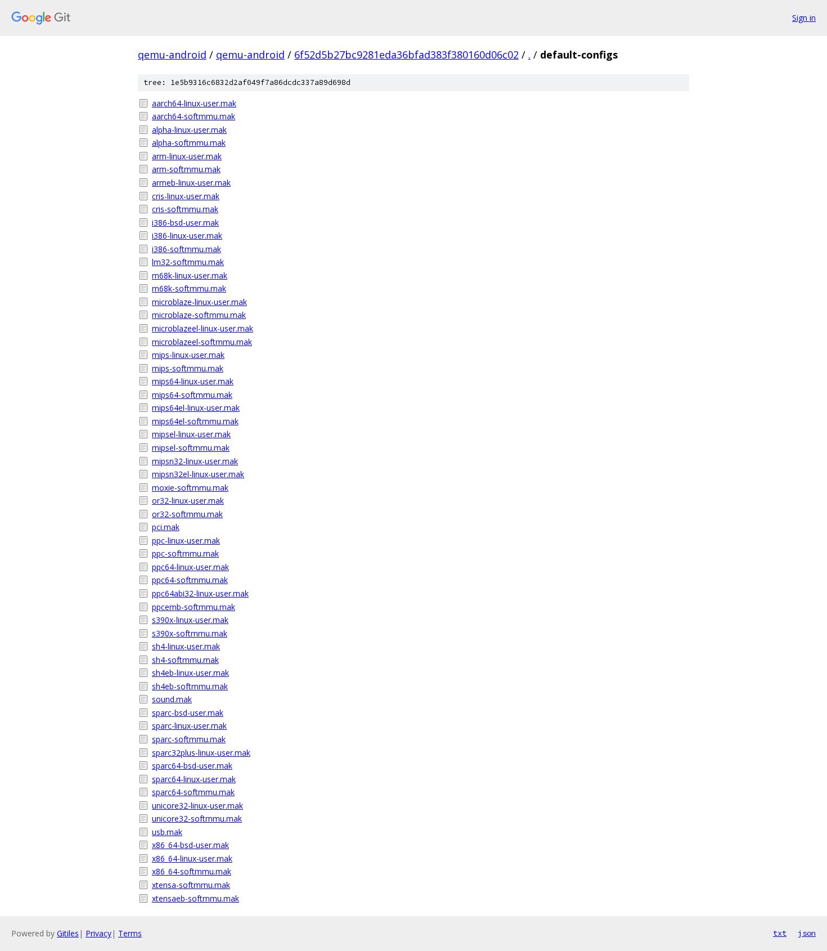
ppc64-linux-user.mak (190, 567)
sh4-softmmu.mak (185, 659)
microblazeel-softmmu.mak (202, 342)
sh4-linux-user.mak (186, 646)
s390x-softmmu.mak (189, 633)
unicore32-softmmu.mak (197, 818)
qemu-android (172, 54)
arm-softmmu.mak (186, 169)
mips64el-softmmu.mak (195, 421)
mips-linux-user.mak (188, 354)
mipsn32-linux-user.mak (195, 461)
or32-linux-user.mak (188, 500)
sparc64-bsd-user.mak (192, 765)
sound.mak (172, 699)
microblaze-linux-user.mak (199, 302)
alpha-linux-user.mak (189, 129)
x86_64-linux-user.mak (192, 858)
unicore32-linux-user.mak (197, 805)
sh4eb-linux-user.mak (190, 672)
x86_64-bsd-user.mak (190, 845)
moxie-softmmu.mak (190, 487)
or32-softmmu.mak (187, 514)
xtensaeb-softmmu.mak (195, 898)
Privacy (98, 933)
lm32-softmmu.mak (188, 262)
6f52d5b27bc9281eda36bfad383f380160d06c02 (406, 54)
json (807, 933)
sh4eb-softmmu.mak (190, 686)
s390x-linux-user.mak (190, 619)
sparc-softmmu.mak (189, 739)
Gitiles (68, 933)
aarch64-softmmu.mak (193, 116)
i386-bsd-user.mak (185, 222)
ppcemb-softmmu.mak (193, 607)
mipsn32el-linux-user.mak (198, 474)
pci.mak (165, 527)
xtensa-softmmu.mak (191, 885)
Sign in (804, 17)
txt (779, 933)
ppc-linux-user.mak (186, 540)
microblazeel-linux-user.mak (202, 328)
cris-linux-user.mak (185, 196)
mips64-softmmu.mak (192, 394)
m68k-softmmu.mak (189, 288)
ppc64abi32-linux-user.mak (200, 593)
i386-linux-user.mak (187, 235)
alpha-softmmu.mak (189, 142)
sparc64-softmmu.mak (193, 792)
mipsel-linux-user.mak (191, 434)
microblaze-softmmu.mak (199, 314)
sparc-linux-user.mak (189, 725)
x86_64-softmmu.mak (191, 871)
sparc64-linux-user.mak (194, 779)
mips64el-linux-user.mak (196, 407)
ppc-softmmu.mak (185, 553)
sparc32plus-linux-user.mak (201, 752)
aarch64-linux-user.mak (194, 103)
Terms (130, 933)
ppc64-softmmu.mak (190, 580)
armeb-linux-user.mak (191, 182)
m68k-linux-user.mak (189, 275)
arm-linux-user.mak (187, 156)
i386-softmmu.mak (186, 249)
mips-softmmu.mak (187, 368)
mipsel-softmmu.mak (191, 447)
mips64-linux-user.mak (192, 381)
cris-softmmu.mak (185, 209)
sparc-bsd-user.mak (187, 712)
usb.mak (167, 832)
